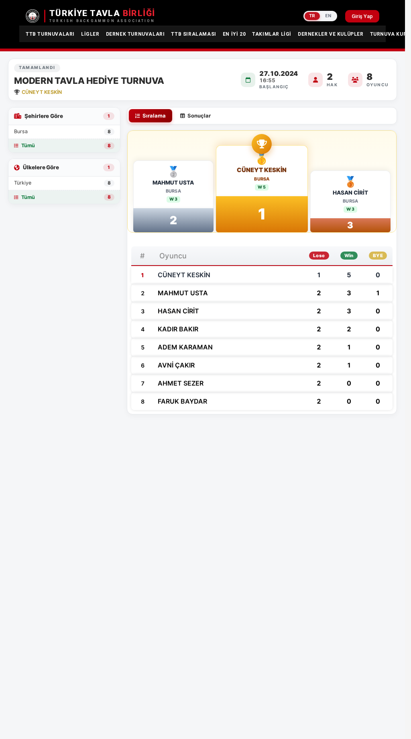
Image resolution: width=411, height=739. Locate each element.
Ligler (90, 34)
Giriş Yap (362, 16)
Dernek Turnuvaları (135, 34)
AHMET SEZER (180, 383)
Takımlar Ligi (271, 34)
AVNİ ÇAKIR (176, 365)
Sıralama (154, 115)
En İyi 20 (234, 34)
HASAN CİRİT (350, 192)
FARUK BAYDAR (182, 401)
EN (328, 15)
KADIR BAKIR (178, 329)
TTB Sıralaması (193, 34)
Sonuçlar (199, 115)
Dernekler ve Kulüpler (331, 34)
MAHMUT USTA (173, 182)
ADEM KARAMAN (185, 347)
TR (312, 15)
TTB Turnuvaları (50, 34)
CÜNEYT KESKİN (262, 170)
